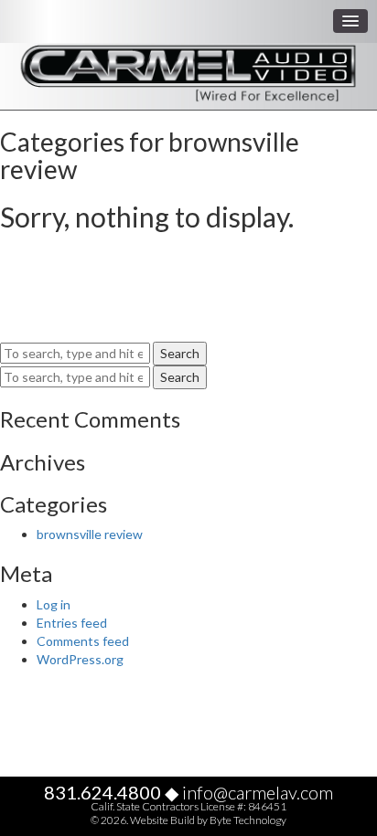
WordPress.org (80, 659)
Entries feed (72, 622)
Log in (53, 604)
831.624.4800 (102, 792)
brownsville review (90, 534)
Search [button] (179, 353)
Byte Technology (248, 820)
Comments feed (83, 641)
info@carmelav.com (257, 792)
